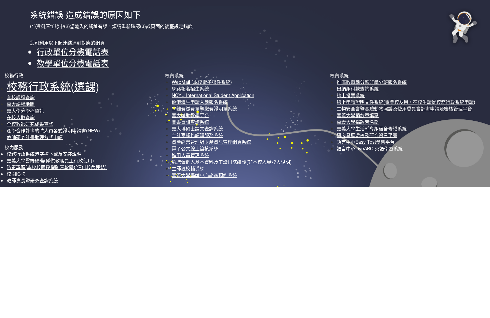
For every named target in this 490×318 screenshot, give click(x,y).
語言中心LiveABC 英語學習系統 (370, 148)
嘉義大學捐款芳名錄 (358, 121)
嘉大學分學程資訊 (25, 110)
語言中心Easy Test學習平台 (366, 141)
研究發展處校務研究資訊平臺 (367, 135)
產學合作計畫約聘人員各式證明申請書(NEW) (53, 130)
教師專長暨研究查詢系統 (32, 180)
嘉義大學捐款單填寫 (358, 115)
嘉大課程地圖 (21, 103)
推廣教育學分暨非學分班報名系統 (372, 82)
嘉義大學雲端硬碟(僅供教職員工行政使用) (50, 160)
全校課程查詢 (21, 97)
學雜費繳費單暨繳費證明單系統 (204, 108)
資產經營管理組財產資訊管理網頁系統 (211, 141)
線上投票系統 (351, 95)
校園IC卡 (16, 173)
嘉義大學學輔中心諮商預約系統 (204, 175)
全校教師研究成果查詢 (30, 123)
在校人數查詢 (21, 117)
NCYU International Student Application (213, 95)
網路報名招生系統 (190, 88)
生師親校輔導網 (188, 168)
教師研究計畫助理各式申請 (35, 137)
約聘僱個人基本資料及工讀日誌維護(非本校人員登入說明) (232, 161)
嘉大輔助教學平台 (190, 115)
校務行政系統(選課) (53, 85)
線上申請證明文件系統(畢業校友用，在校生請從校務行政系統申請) (406, 101)
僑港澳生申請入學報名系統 (200, 101)
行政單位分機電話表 (73, 51)
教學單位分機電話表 (73, 63)
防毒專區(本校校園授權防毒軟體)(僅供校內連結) (57, 167)
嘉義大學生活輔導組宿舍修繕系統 (372, 128)
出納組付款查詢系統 (358, 88)
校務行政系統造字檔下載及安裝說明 (44, 153)
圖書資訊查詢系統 (190, 121)
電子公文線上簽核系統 (195, 148)
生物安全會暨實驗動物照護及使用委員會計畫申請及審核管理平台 (404, 108)
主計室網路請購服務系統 (197, 135)
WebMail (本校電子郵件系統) (202, 82)
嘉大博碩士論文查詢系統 (197, 128)
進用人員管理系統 (190, 155)
